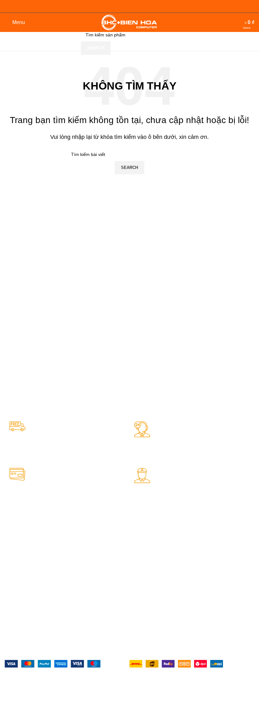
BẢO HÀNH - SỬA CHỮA (88, 536)
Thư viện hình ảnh (208, 587)
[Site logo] (129, 22)
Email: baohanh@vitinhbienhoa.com (94, 586)
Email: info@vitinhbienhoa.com (33, 580)
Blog (194, 565)
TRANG (197, 533)
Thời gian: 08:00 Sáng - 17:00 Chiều (33, 613)
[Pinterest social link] (31, 693)
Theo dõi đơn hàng (209, 576)
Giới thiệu (199, 544)
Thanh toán (141, 565)
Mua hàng (140, 554)
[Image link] (52, 663)
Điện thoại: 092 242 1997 (34, 566)
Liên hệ (197, 554)
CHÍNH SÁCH (143, 533)
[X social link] (19, 693)
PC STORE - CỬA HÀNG (34, 533)
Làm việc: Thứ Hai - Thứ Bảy (33, 596)
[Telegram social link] (53, 693)
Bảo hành (139, 576)
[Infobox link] (69, 440)
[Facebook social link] (8, 693)
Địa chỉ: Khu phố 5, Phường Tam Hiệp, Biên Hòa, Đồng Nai (33, 550)
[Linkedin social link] (42, 693)
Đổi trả (136, 587)
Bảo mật (138, 544)
